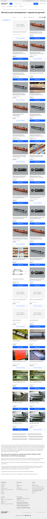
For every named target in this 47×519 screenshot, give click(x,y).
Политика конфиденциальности (27, 512)
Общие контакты (19, 488)
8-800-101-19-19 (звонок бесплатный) (7, 503)
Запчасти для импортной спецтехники (38, 488)
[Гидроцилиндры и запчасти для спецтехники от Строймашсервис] (4, 4)
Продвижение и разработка (20, 515)
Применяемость (10, 6)
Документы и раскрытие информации (7, 489)
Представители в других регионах (22, 489)
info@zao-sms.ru (3, 501)
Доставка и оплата (4, 488)
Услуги (15, 6)
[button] (42, 4)
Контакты (21, 6)
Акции (3, 6)
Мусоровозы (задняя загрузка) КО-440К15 (36, 436)
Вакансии (2, 492)
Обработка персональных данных (40, 512)
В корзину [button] (38, 38)
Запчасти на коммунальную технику (21, 9)
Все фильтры (6, 20)
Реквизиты (2, 485)
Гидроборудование (35, 485)
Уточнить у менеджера (20, 38)
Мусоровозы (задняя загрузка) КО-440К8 (19, 436)
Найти (36, 3)
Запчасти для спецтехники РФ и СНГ (9, 9)
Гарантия (2, 486)
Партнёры (2, 493)
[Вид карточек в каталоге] (24, 17)
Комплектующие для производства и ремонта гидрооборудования (38, 490)
